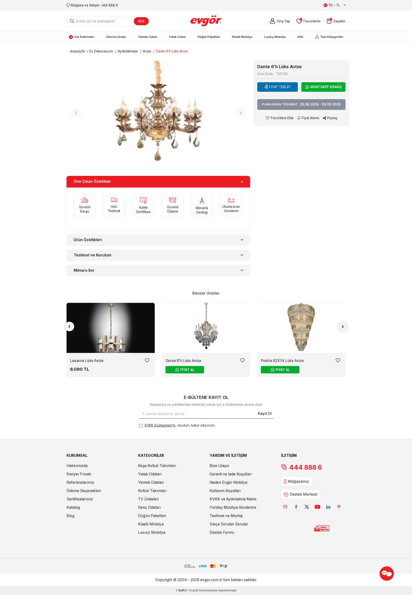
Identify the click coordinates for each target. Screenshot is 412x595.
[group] (158, 113)
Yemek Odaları (151, 482)
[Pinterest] (339, 507)
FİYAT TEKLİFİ (280, 87)
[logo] (206, 21)
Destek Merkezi (303, 494)
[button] (76, 113)
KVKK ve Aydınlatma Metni (233, 499)
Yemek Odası (147, 37)
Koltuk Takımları (152, 490)
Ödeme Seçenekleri (84, 490)
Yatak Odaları (150, 474)
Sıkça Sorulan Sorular (229, 524)
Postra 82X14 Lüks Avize (282, 360)
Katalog (73, 507)
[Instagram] (285, 507)
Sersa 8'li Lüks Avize (183, 360)
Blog (70, 516)
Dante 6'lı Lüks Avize (172, 51)
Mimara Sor (84, 270)
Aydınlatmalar (128, 51)
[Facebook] (296, 507)
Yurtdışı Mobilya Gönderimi (233, 507)
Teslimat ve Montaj (226, 516)
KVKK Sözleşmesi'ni (160, 425)
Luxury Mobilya (275, 37)
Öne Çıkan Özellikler (92, 181)
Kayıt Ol (265, 413)
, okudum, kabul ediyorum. (180, 425)
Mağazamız (298, 481)
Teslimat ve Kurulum (92, 255)
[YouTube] (317, 507)
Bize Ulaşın (219, 465)
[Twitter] (307, 507)
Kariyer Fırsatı (79, 474)
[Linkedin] (328, 507)
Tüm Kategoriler (331, 37)
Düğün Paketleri (209, 37)
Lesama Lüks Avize (86, 360)
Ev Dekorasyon (101, 51)
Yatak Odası (177, 37)
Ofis (300, 37)
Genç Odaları (149, 507)
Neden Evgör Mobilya (228, 482)
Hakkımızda (77, 465)
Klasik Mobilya (242, 37)
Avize (147, 51)
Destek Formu (222, 532)
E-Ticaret (191, 590)
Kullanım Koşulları (225, 490)
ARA (141, 21)
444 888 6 (305, 467)
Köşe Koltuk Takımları (157, 465)
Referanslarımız (80, 482)
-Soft (180, 590)
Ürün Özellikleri (88, 240)
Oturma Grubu (116, 37)
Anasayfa (77, 51)
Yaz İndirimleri (84, 37)
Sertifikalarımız (80, 499)
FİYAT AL (187, 370)
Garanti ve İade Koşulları (231, 474)
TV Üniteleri (148, 499)
